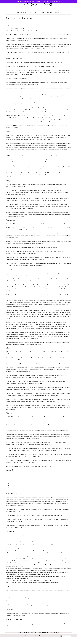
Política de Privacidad (43, 632)
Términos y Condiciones (24, 632)
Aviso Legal (34, 632)
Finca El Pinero (38, 4)
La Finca (30, 12)
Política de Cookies (54, 632)
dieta (37, 515)
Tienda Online (50, 12)
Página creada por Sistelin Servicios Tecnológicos (38, 635)
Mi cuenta (23, 12)
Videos (43, 12)
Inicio (18, 12)
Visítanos (36, 12)
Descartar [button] (58, 1)
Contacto (57, 12)
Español (64, 635)
